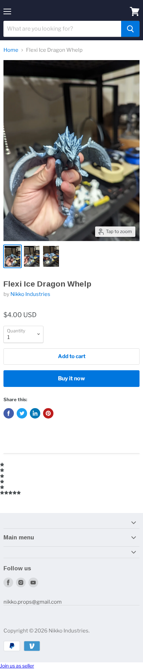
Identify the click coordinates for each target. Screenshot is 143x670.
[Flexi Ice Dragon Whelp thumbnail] (12, 256)
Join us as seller (17, 666)
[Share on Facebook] (8, 413)
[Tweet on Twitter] (22, 413)
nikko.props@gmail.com (32, 602)
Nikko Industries (30, 294)
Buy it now (71, 378)
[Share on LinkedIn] (35, 413)
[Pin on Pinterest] (48, 413)
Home (10, 50)
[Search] (130, 29)
